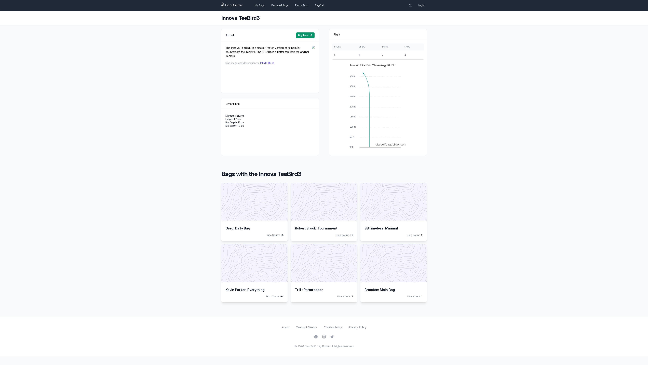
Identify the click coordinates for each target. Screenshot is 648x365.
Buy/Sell (319, 5)
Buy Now (303, 35)
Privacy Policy (357, 327)
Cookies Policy (333, 327)
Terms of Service (306, 327)
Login (421, 5)
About (285, 327)
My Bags (259, 5)
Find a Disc (301, 5)
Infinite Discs (267, 63)
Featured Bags (279, 5)
